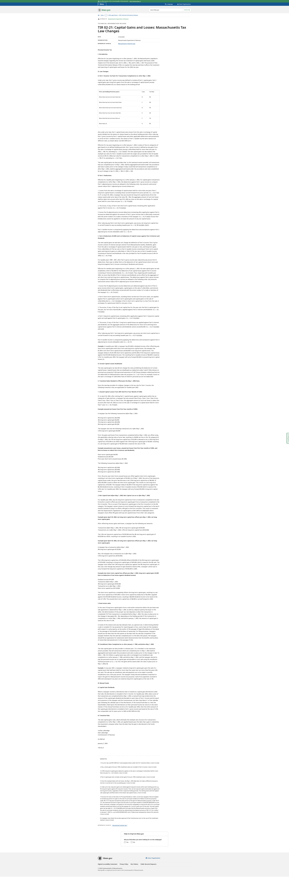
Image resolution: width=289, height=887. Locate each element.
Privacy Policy (124, 864)
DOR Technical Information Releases (128, 15)
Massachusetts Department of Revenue (118, 19)
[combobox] (170, 10)
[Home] (98, 15)
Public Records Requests (148, 864)
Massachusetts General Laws (126, 44)
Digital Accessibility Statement (107, 864)
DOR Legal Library (113, 15)
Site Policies (134, 864)
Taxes (102, 15)
